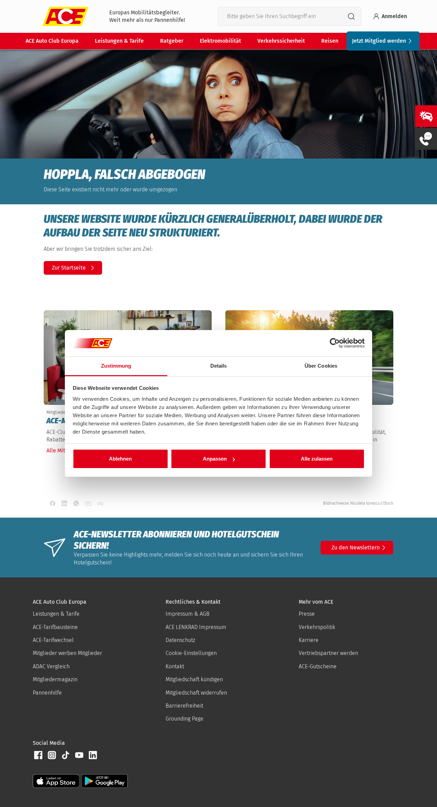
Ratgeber (171, 41)
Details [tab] (218, 366)
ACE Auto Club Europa (52, 41)
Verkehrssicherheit (281, 41)
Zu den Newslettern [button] (356, 547)
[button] (38, 755)
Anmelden (394, 16)
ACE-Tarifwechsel (53, 640)
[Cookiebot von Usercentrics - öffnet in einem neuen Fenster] (335, 343)
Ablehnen (120, 459)
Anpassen (215, 459)
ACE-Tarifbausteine (55, 627)
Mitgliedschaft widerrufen (196, 692)
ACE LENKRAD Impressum (196, 627)
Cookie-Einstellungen (191, 653)
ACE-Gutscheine (318, 666)
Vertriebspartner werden (328, 653)
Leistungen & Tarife (119, 41)
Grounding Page (184, 718)
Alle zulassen (317, 459)
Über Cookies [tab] (321, 366)
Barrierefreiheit (184, 705)
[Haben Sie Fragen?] (426, 139)
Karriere (309, 640)
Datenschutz (180, 640)
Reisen (329, 41)
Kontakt (175, 666)
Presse (307, 614)
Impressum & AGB (188, 614)
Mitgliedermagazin (55, 679)
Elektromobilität (220, 41)
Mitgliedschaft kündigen (194, 679)
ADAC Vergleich (51, 666)
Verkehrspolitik (317, 627)
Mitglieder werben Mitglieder (67, 653)
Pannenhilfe (47, 692)
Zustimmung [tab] (116, 366)
